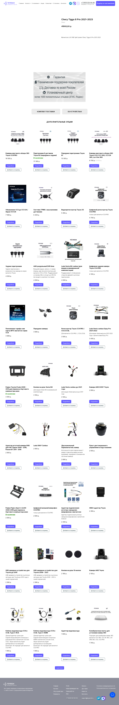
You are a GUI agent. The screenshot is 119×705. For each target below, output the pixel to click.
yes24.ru (90, 698)
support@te (85, 698)
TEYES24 (11, 3)
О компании (35, 3)
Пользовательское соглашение (106, 688)
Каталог (27, 3)
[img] (5, 3)
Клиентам (48, 3)
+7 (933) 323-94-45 (88, 2)
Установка (56, 3)
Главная (21, 3)
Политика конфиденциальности (106, 686)
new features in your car (12, 4)
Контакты (63, 3)
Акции (42, 3)
